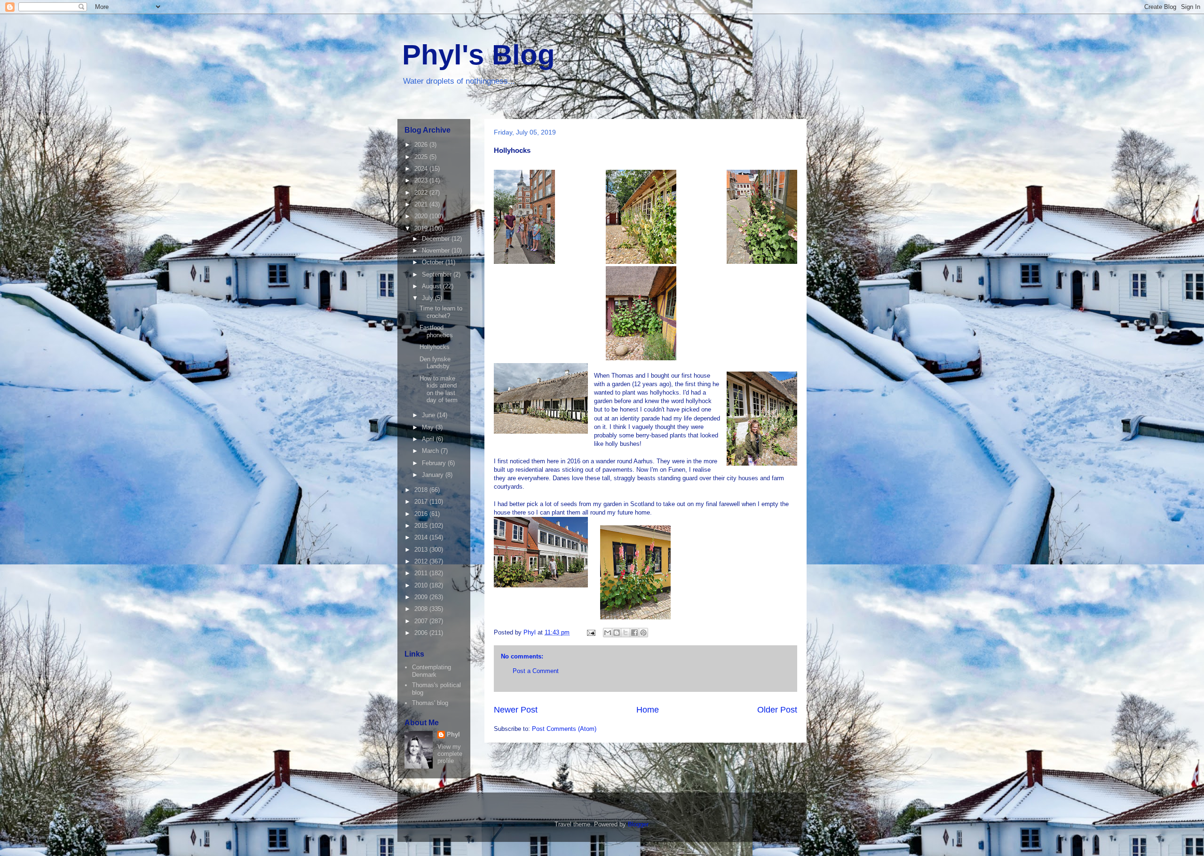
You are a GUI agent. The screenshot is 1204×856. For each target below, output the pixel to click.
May (429, 427)
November (437, 250)
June (429, 415)
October (433, 262)
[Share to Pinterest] (643, 632)
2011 (421, 573)
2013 (421, 549)
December (437, 238)
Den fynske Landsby (435, 363)
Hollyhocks (435, 346)
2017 (421, 501)
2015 (421, 525)
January (433, 474)
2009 (421, 597)
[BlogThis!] (616, 632)
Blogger (638, 824)
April (429, 439)
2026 (421, 144)
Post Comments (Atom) (564, 728)
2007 (421, 621)
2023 (421, 180)
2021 (421, 204)
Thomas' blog (430, 702)
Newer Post (516, 709)
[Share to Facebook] (634, 632)
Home (647, 709)
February (435, 463)
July (428, 297)
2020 (421, 216)
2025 (421, 156)
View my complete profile (449, 753)
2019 (421, 228)
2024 (421, 168)
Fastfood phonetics (436, 331)
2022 (421, 192)
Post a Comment (536, 670)
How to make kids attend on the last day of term (439, 389)
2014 (421, 537)
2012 (421, 561)
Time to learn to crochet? (441, 312)
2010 (421, 585)
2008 (421, 608)
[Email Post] (590, 632)
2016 (421, 513)
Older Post (777, 709)
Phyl (453, 734)
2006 (421, 632)
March (431, 450)
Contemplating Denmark (431, 671)
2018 (421, 489)
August (432, 286)
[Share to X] (625, 632)
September (437, 274)
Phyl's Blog (478, 55)
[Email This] (607, 632)
